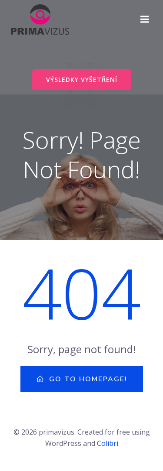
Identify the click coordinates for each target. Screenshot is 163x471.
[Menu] (144, 19)
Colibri (107, 443)
